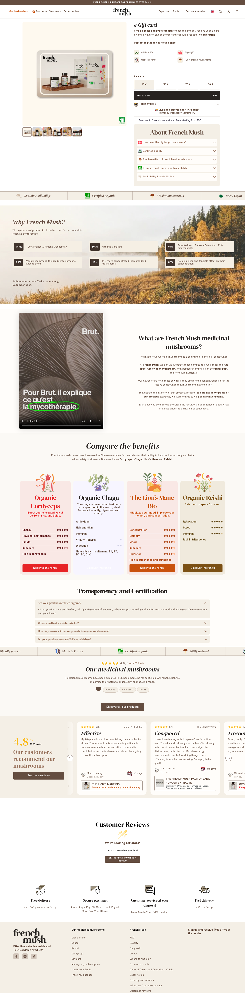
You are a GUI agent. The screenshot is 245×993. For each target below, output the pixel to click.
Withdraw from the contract (146, 985)
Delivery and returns (142, 980)
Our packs (41, 11)
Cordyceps (78, 953)
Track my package (82, 975)
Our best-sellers (18, 11)
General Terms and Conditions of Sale (151, 969)
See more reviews (38, 775)
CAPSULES (127, 690)
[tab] (217, 104)
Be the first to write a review (122, 859)
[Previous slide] (19, 523)
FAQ (132, 937)
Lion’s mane (79, 937)
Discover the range (45, 568)
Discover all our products (122, 707)
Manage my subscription (86, 964)
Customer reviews (140, 991)
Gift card (77, 959)
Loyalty (134, 943)
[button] (212, 11)
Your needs (55, 11)
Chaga (75, 943)
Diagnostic (136, 948)
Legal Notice (137, 975)
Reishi (75, 948)
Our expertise (71, 11)
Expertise (163, 11)
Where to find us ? (140, 959)
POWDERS (110, 690)
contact (164, 912)
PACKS (143, 690)
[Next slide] (226, 523)
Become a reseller (196, 11)
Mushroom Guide (81, 969)
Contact (177, 11)
